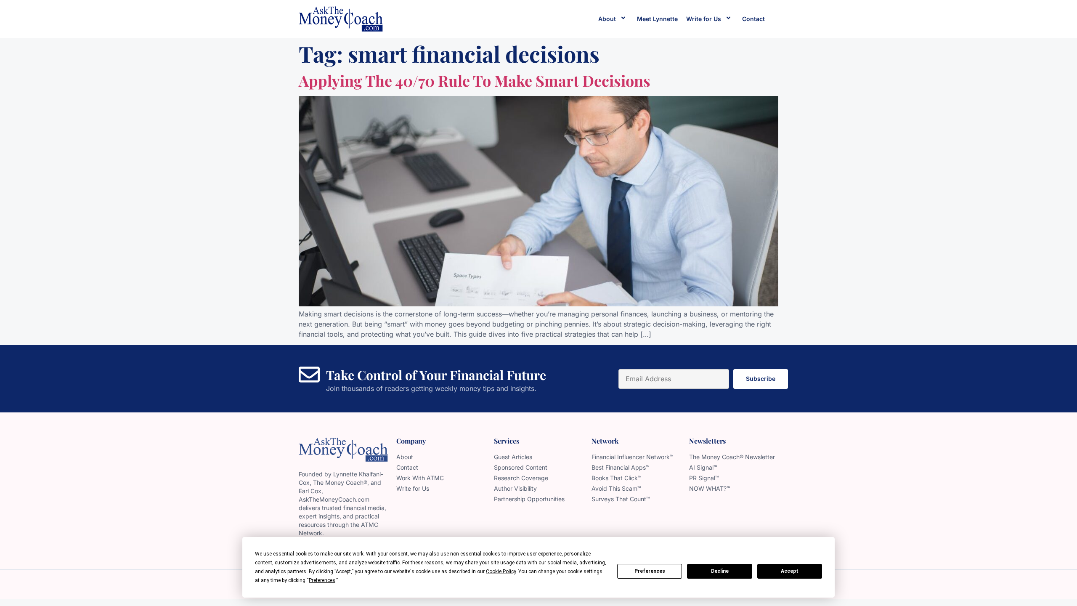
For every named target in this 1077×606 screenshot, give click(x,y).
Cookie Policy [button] (501, 571)
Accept (789, 571)
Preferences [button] (322, 580)
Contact (753, 18)
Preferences (649, 571)
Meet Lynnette (657, 18)
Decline (720, 571)
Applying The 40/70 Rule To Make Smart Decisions (474, 80)
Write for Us (703, 18)
